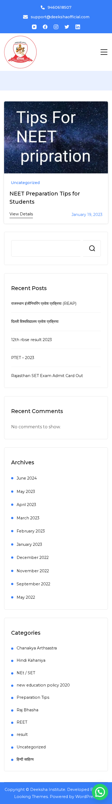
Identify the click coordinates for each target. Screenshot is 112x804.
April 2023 (26, 504)
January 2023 (29, 544)
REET (22, 722)
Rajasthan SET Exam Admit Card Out (47, 375)
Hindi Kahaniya (31, 660)
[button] (100, 792)
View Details (21, 214)
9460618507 (59, 7)
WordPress (86, 796)
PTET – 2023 (22, 357)
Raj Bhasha (27, 709)
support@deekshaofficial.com (60, 16)
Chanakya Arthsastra (37, 648)
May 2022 (26, 597)
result (22, 734)
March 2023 (28, 518)
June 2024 (27, 478)
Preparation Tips (33, 697)
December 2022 (33, 557)
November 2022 (33, 570)
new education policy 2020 (43, 685)
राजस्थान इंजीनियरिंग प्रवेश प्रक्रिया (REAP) (43, 303)
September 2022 (33, 584)
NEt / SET (26, 672)
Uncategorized (25, 182)
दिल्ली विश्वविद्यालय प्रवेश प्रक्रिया (34, 321)
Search (92, 248)
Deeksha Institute (47, 789)
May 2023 (26, 491)
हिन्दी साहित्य (25, 759)
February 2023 (31, 531)
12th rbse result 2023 (31, 339)
